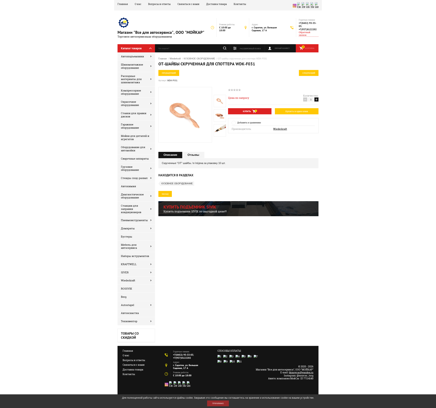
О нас (138, 4)
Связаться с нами (188, 4)
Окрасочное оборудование (130, 103)
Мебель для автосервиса (129, 246)
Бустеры (126, 236)
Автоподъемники (132, 56)
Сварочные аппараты (135, 158)
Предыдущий (169, 73)
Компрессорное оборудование (131, 92)
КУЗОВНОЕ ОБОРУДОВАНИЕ (199, 58)
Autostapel (127, 305)
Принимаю (218, 403)
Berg (123, 296)
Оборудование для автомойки (133, 148)
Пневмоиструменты (134, 220)
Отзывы (193, 154)
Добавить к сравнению (249, 122)
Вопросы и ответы (159, 4)
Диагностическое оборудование (132, 196)
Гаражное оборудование (130, 126)
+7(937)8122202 (308, 29)
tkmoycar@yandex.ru (301, 372)
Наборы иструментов (135, 256)
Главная (123, 4)
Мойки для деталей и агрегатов (135, 137)
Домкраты (128, 228)
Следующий (308, 73)
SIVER (125, 272)
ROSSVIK (126, 288)
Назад (165, 194)
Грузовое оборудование (130, 168)
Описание (170, 154)
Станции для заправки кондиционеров (131, 209)
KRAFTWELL (129, 264)
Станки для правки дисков (133, 114)
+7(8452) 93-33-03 (183, 354)
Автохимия (128, 186)
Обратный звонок (304, 34)
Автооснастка (130, 313)
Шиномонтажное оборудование (132, 66)
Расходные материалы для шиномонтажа (131, 79)
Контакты (240, 4)
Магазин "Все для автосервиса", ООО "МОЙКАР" (161, 32)
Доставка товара (216, 4)
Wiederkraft (128, 280)
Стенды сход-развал (134, 178)
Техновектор (129, 321)
